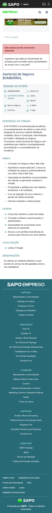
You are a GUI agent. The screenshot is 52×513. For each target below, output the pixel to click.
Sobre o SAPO (8, 478)
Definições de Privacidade (14, 493)
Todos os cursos (26, 402)
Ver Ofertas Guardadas (26, 356)
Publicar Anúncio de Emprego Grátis (26, 420)
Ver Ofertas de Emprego (26, 342)
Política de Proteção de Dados (26, 461)
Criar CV (26, 329)
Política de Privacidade (13, 483)
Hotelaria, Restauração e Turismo (26, 388)
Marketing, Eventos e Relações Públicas (26, 393)
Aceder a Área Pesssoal (26, 338)
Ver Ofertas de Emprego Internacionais (26, 347)
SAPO (26, 501)
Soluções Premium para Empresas (26, 429)
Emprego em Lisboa (26, 301)
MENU (26, 4)
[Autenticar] (43, 4)
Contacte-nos (26, 361)
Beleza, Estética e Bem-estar (26, 379)
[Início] (22, 12)
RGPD (29, 483)
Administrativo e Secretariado (26, 297)
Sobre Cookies (9, 488)
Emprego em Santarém (26, 310)
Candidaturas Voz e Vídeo (26, 351)
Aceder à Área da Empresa (26, 416)
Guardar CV (26, 333)
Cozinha (26, 384)
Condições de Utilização (29, 478)
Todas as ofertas (26, 315)
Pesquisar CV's (26, 425)
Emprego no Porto (26, 306)
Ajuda (26, 452)
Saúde (26, 397)
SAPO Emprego (26, 448)
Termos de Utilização (26, 457)
